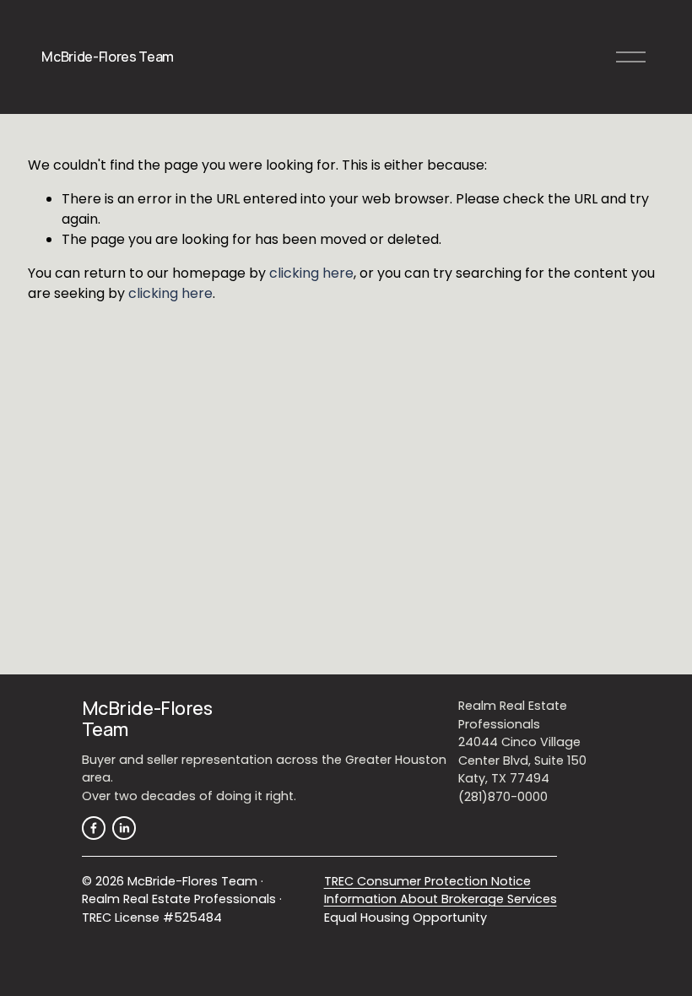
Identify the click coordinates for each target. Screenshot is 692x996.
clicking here (311, 273)
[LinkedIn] (124, 828)
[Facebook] (93, 828)
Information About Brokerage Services (440, 898)
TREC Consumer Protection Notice (427, 881)
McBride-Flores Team (107, 56)
